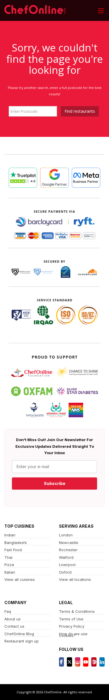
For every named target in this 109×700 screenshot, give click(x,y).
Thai (8, 557)
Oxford (65, 572)
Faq (7, 611)
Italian (9, 572)
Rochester (68, 549)
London (66, 535)
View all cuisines (19, 579)
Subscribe (54, 483)
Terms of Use (71, 619)
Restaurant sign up (21, 641)
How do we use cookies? (73, 634)
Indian (9, 535)
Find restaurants (80, 111)
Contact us (14, 626)
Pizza (9, 564)
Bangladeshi (15, 542)
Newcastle (68, 542)
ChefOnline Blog (19, 633)
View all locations (75, 579)
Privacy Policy (71, 626)
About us (12, 619)
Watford (66, 557)
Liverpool (67, 564)
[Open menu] (101, 10)
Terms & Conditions (77, 611)
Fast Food (13, 549)
